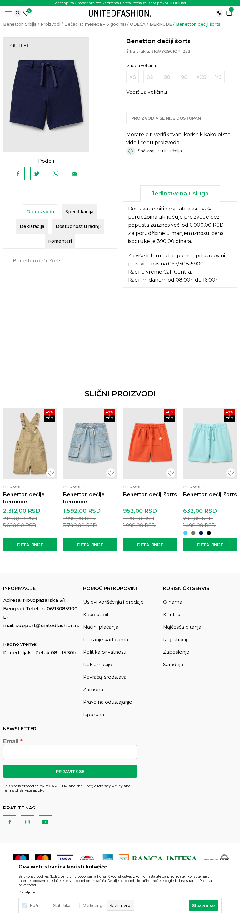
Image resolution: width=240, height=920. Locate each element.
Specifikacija (79, 212)
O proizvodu (40, 212)
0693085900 (62, 608)
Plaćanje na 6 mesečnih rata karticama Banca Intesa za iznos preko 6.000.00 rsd (120, 3)
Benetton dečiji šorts (150, 494)
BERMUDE (161, 24)
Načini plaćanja (100, 627)
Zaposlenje (176, 652)
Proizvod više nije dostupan (166, 118)
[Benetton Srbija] (120, 13)
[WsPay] (216, 859)
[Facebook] (18, 173)
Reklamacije (97, 664)
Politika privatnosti (104, 652)
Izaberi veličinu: (141, 65)
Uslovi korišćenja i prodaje (113, 602)
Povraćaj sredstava (105, 677)
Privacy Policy (110, 786)
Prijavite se (70, 771)
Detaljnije (30, 544)
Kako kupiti (96, 614)
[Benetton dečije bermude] (30, 443)
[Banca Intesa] (158, 859)
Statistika (61, 906)
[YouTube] (45, 822)
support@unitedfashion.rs (47, 625)
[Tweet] (37, 173)
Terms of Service (17, 790)
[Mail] (74, 173)
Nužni (35, 906)
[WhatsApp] (55, 173)
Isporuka (93, 714)
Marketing (92, 906)
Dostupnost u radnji (78, 226)
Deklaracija (32, 226)
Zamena (93, 689)
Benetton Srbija (20, 24)
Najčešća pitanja (182, 627)
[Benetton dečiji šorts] (150, 443)
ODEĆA (138, 24)
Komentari (60, 241)
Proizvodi (50, 24)
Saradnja (173, 664)
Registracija (176, 639)
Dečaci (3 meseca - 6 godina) (95, 24)
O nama (172, 602)
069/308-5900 (186, 264)
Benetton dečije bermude (24, 498)
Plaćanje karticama (105, 639)
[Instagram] (27, 822)
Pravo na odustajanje (107, 702)
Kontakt (172, 614)
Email (11, 741)
